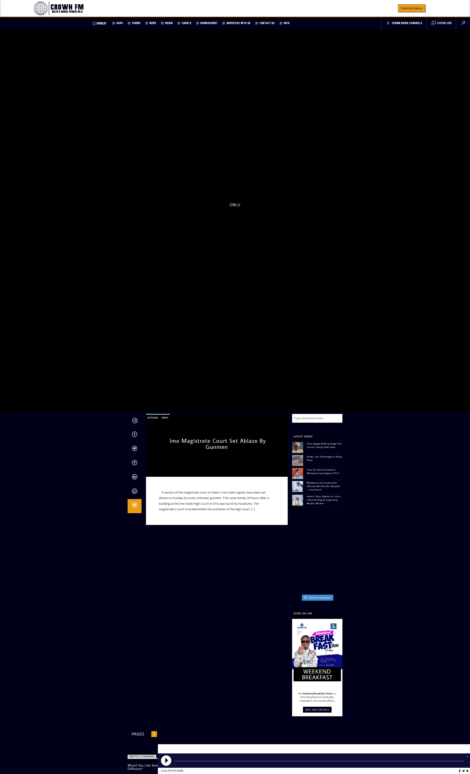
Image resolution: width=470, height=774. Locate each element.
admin (152, 501)
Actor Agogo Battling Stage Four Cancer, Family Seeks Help (324, 476)
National (152, 448)
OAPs (119, 23)
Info (287, 23)
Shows (136, 23)
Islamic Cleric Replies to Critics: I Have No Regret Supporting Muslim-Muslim (324, 530)
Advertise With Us (239, 23)
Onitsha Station (411, 8)
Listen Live (444, 23)
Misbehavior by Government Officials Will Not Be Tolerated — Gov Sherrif (323, 517)
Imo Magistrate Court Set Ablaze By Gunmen (217, 474)
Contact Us (267, 23)
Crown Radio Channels (406, 23)
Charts (186, 23)
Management (209, 23)
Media (169, 23)
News (152, 23)
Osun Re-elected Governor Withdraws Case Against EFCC (323, 502)
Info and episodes (317, 740)
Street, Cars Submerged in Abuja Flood (324, 489)
